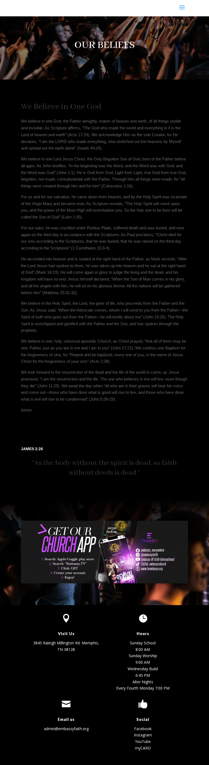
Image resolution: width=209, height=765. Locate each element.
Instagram (143, 734)
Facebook (143, 728)
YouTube (143, 741)
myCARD (143, 748)
